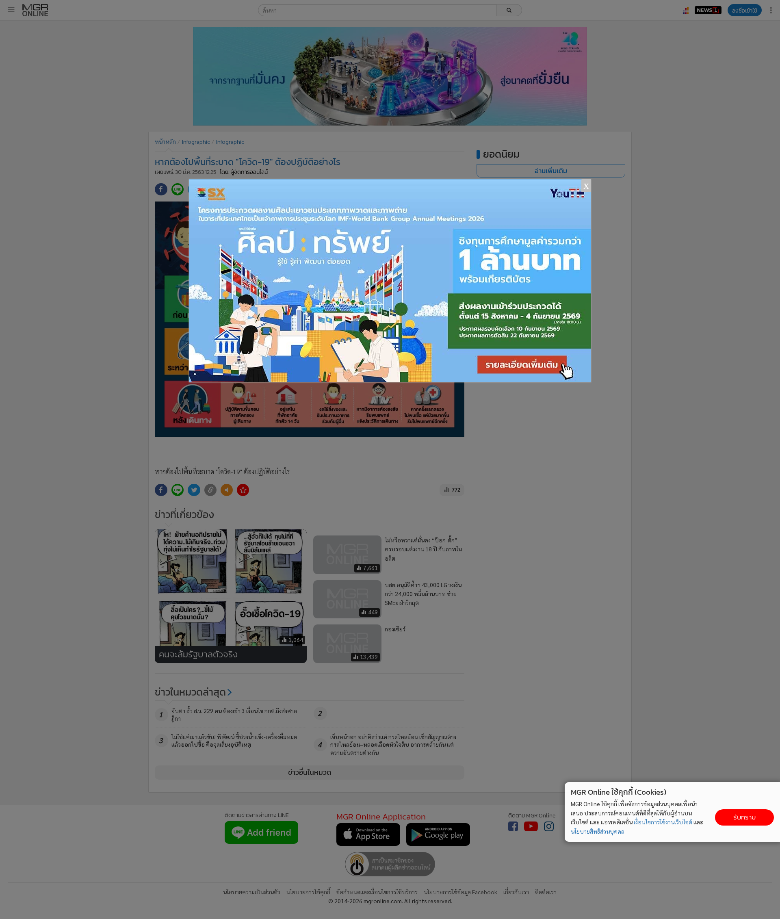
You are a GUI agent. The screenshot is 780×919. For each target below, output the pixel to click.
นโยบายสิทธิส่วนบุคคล (597, 831)
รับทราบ (744, 817)
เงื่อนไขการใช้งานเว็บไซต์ (663, 822)
